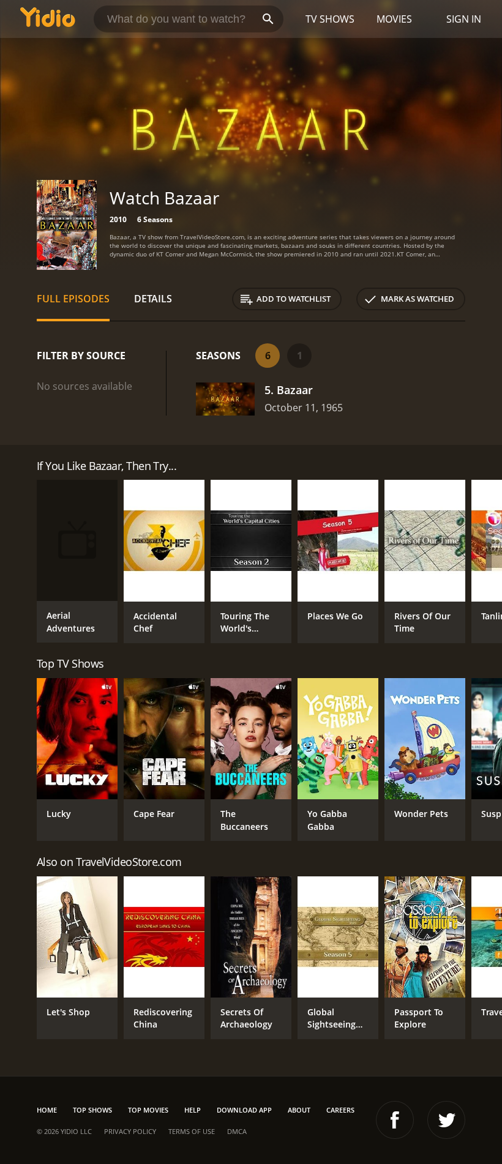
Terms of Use (191, 1131)
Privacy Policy (130, 1131)
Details (153, 298)
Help (192, 1109)
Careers (340, 1109)
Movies (394, 19)
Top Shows (92, 1109)
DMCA (237, 1131)
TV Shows (329, 19)
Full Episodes (73, 298)
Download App (244, 1109)
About (299, 1109)
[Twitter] (446, 1120)
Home (47, 1109)
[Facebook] (395, 1120)
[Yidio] (47, 19)
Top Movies (148, 1109)
